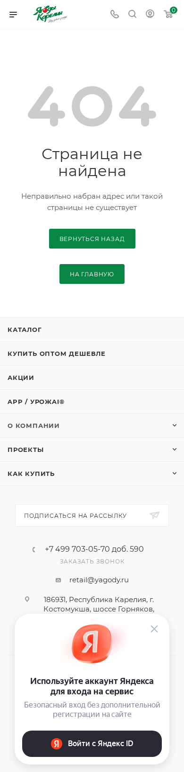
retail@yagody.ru (99, 579)
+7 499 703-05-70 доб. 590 (94, 549)
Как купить (31, 473)
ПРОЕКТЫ (26, 449)
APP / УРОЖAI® (36, 401)
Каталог (25, 329)
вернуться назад (92, 238)
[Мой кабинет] (150, 14)
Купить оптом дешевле (57, 353)
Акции (21, 377)
